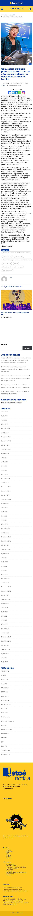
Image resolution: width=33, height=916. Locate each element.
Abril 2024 (4, 520)
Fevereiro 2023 (5, 578)
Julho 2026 (4, 412)
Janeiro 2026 (5, 432)
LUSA (7, 83)
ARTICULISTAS (5, 679)
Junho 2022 (4, 612)
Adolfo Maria (5, 671)
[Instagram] (23, 92)
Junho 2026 (4, 416)
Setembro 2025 (5, 449)
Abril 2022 (4, 620)
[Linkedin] (22, 8)
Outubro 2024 (5, 495)
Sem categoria (5, 750)
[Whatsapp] (19, 92)
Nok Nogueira (5, 733)
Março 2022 (4, 624)
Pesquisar (4, 344)
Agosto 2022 (5, 603)
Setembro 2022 (5, 599)
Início (5, 15)
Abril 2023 (4, 570)
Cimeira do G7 (19, 256)
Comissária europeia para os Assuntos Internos (16, 260)
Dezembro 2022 (6, 587)
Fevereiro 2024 (5, 528)
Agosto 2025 (5, 453)
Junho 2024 (4, 512)
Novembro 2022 (6, 591)
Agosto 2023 (5, 553)
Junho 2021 (4, 662)
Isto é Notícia (7, 263)
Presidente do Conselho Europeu (13, 267)
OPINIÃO (4, 738)
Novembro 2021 (6, 641)
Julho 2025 (4, 457)
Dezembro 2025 (6, 437)
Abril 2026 (4, 420)
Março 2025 (4, 474)
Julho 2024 (4, 507)
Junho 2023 (4, 562)
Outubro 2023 (5, 545)
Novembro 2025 (6, 441)
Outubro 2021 (5, 645)
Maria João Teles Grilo (7, 721)
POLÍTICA (4, 746)
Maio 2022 (4, 616)
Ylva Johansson (7, 270)
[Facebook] (9, 92)
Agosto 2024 (5, 503)
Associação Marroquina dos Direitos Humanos (16, 253)
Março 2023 (4, 574)
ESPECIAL (4, 708)
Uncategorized (5, 754)
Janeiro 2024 (5, 533)
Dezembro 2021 (6, 637)
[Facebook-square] (10, 8)
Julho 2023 (4, 558)
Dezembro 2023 (6, 537)
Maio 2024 (4, 516)
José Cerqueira (5, 717)
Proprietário (7, 798)
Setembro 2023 (5, 549)
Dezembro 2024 (6, 487)
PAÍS (2, 742)
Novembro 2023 (6, 541)
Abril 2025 (4, 470)
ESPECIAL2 (4, 713)
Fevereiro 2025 (5, 478)
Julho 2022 (4, 608)
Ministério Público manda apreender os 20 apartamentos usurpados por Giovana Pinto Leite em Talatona (15, 369)
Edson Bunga (5, 700)
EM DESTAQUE (6, 704)
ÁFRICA (3, 675)
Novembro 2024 (6, 491)
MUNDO (12, 15)
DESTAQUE (4, 692)
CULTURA (4, 683)
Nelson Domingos (6, 729)
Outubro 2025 (5, 445)
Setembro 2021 (5, 649)
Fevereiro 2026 (5, 428)
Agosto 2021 (5, 653)
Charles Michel (7, 256)
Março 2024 (4, 524)
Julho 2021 (4, 658)
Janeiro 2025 (5, 482)
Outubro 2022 (5, 595)
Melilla (16, 263)
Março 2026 (4, 424)
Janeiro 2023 (5, 583)
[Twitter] (13, 8)
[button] (1, 9)
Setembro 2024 (6, 499)
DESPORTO (4, 688)
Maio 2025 (4, 466)
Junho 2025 (4, 462)
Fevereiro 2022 (5, 628)
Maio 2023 (4, 566)
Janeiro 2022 (5, 633)
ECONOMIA (4, 696)
